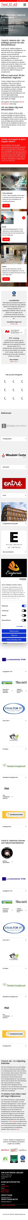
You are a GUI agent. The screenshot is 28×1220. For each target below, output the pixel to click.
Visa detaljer (19, 626)
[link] (25, 438)
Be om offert (5, 1192)
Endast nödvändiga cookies (14, 639)
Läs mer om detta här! (8, 160)
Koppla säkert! (8, 141)
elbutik (13, 1121)
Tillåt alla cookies (14, 631)
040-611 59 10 (14, 361)
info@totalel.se (5, 1190)
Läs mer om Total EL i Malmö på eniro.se (14, 1214)
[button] (7, 28)
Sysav (18, 1129)
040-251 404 (14, 324)
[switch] (24, 610)
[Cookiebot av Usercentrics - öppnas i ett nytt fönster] (19, 579)
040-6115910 (5, 1186)
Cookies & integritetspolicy (8, 1205)
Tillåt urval (14, 635)
